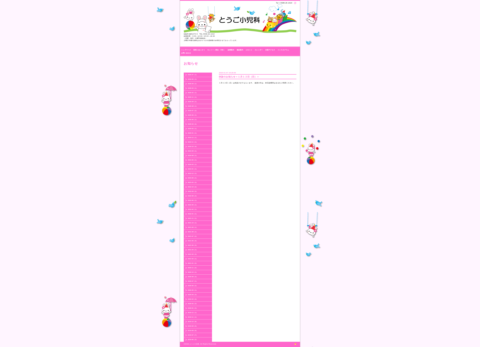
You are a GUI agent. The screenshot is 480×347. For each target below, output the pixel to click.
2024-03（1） (193, 164)
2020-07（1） (193, 281)
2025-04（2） (193, 124)
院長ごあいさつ (199, 50)
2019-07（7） (193, 335)
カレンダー (259, 50)
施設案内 (240, 50)
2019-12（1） (193, 312)
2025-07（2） (193, 110)
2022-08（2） (193, 196)
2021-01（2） (193, 263)
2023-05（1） (193, 178)
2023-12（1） (193, 173)
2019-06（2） (193, 339)
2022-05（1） (193, 205)
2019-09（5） (193, 326)
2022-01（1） (193, 214)
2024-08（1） (193, 155)
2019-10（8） (193, 321)
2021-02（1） (193, 258)
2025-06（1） (193, 115)
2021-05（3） (193, 245)
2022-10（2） (193, 187)
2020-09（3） (193, 276)
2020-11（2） (193, 267)
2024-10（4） (193, 146)
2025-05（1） (193, 119)
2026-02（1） (193, 92)
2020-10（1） (193, 272)
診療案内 (231, 50)
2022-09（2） (193, 191)
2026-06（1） (193, 79)
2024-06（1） (193, 160)
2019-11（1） (193, 317)
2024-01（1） (193, 169)
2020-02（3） (193, 303)
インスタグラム (283, 50)
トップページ (186, 50)
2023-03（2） (193, 182)
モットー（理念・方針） (216, 50)
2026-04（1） (193, 83)
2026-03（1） (193, 88)
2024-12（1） (193, 137)
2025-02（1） (193, 128)
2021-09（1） (193, 227)
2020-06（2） (193, 285)
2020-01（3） (193, 308)
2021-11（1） (193, 218)
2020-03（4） (193, 299)
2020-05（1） (193, 290)
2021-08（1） (193, 232)
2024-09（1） (193, 151)
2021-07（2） (193, 236)
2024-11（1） (193, 142)
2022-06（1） (193, 200)
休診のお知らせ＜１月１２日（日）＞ (239, 76)
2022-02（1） (193, 209)
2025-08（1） (193, 106)
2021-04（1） (193, 249)
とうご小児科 (194, 344)
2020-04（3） (193, 294)
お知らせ (249, 50)
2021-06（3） (193, 241)
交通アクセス (270, 50)
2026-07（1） (193, 74)
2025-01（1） (193, 133)
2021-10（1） (193, 223)
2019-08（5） (193, 330)
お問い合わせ (186, 53)
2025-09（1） (193, 101)
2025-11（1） (193, 97)
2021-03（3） (193, 254)
